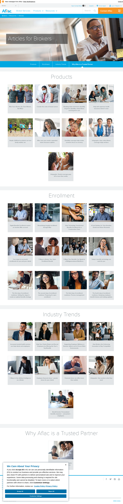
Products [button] (37, 11)
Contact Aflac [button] (106, 11)
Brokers (4, 5)
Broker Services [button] (23, 11)
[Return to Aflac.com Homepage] (7, 11)
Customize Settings (36, 496)
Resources (12, 16)
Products (33, 64)
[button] (115, 6)
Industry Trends (60, 64)
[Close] (65, 465)
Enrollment (46, 64)
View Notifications (29, 1)
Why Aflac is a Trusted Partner (82, 64)
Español (91, 5)
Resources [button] (50, 11)
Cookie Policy (39, 486)
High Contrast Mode (76, 5)
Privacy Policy (51, 486)
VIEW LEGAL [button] (116, 501)
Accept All (20, 491)
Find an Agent (102, 5)
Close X (120, 1)
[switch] (84, 6)
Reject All (51, 491)
